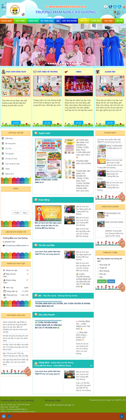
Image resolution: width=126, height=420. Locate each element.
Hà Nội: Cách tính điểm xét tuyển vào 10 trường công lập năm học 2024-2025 (16, 353)
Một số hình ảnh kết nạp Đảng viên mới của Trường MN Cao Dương (83, 232)
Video (7, 168)
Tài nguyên (9, 153)
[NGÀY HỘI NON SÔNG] (101, 224)
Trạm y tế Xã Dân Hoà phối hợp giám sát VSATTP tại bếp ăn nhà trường (83, 414)
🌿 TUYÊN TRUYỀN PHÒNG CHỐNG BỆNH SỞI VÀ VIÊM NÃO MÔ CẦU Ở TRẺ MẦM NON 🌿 (83, 280)
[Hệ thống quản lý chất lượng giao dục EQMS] (110, 296)
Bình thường (104, 271)
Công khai (33, 21)
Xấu (101, 277)
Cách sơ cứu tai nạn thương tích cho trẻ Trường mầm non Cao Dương (82, 375)
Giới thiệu (20, 21)
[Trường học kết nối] (110, 305)
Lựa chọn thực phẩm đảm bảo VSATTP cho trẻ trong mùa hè (47, 252)
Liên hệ (119, 21)
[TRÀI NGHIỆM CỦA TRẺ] (101, 215)
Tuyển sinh (96, 21)
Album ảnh (9, 174)
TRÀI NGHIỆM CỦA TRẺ (112, 214)
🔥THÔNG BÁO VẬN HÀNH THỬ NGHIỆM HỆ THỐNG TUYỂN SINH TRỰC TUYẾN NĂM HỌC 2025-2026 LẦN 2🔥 (83, 148)
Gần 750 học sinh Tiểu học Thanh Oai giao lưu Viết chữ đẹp (15, 363)
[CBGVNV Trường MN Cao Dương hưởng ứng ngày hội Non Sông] (101, 233)
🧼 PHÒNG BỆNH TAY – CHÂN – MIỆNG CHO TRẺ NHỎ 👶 (83, 346)
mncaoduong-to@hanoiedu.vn (17, 245)
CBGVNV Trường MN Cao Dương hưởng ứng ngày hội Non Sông (114, 233)
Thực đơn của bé (49, 295)
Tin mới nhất (110, 133)
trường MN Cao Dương (43, 393)
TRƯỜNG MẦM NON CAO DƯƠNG (83, 162)
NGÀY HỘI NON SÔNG (114, 222)
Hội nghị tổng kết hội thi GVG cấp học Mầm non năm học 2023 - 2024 (15, 372)
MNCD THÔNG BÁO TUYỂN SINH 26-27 (114, 146)
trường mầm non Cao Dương (62, 390)
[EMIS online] (110, 301)
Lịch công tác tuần (12, 163)
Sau (25, 212)
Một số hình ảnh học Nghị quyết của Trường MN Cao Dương (83, 210)
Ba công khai (47, 21)
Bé (58, 21)
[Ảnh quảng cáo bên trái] (16, 310)
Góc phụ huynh (69, 21)
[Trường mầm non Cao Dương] (16, 9)
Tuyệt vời (103, 267)
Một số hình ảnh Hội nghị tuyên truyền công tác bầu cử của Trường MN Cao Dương (48, 225)
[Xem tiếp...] (91, 393)
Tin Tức (83, 21)
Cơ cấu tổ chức (11, 158)
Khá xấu (103, 274)
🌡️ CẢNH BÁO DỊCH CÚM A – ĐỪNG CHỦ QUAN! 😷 (82, 357)
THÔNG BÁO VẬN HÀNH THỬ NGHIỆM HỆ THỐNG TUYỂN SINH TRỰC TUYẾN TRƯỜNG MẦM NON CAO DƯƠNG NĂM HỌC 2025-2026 (83, 181)
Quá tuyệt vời (105, 264)
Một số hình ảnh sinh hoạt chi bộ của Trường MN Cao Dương (82, 221)
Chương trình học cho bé (67, 295)
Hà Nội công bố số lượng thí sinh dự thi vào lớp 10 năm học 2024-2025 (16, 342)
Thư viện (108, 21)
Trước (16, 212)
